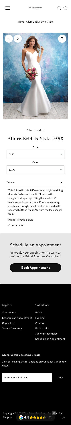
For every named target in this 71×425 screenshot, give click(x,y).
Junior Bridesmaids (46, 333)
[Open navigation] (10, 8)
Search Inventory (12, 328)
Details (11, 182)
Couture (40, 323)
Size (35, 147)
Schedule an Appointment (17, 318)
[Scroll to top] (63, 417)
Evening (39, 318)
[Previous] (9, 38)
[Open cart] (65, 8)
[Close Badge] (54, 413)
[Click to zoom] (62, 39)
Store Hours (9, 312)
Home (21, 21)
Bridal (38, 312)
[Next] (18, 38)
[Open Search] (59, 8)
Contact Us (8, 323)
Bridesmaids (42, 328)
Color (35, 162)
